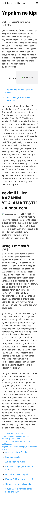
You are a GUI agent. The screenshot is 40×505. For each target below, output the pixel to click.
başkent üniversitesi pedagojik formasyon (19, 447)
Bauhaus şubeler (13, 457)
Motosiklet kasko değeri (16, 474)
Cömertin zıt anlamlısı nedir (18, 484)
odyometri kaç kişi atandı (12, 433)
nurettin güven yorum (11, 438)
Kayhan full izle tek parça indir (19, 479)
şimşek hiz (6, 449)
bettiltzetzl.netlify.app (13, 3)
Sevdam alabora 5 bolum (17, 452)
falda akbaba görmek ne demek (15, 436)
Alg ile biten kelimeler (15, 462)
